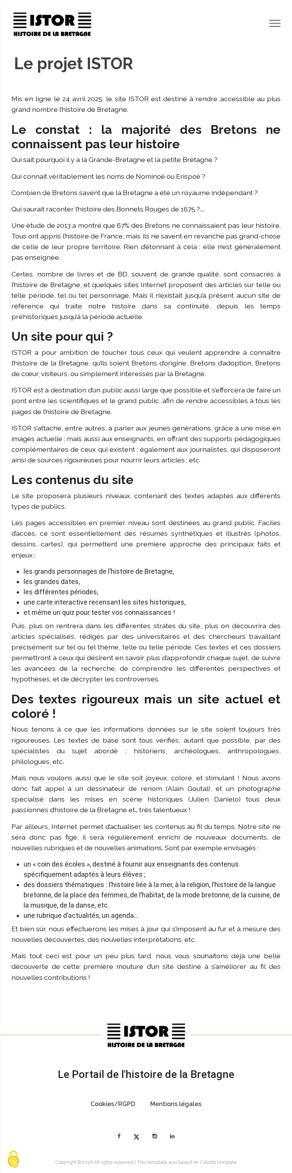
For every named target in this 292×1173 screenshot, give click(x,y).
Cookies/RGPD (112, 1104)
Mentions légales (176, 1104)
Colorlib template (218, 1162)
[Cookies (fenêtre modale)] (13, 1160)
